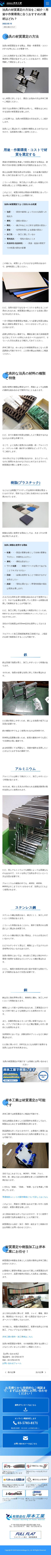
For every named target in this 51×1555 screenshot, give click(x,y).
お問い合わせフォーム (11, 1363)
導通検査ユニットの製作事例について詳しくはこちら (25, 1197)
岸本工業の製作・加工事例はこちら (17, 1337)
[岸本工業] (11, 3)
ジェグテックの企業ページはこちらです (13, 1499)
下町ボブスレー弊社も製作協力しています (12, 1472)
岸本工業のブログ (9, 27)
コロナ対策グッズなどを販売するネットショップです (36, 1485)
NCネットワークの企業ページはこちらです (37, 1499)
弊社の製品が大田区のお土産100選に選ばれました (13, 1485)
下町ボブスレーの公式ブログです (36, 1472)
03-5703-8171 (19, 1526)
